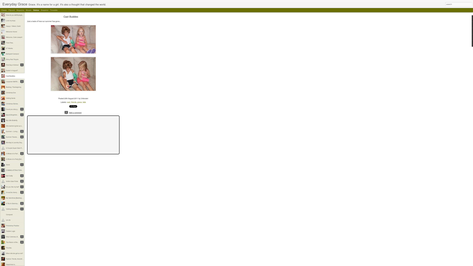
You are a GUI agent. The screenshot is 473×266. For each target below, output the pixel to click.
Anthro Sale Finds (12, 181)
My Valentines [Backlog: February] (17, 198)
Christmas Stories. (12, 104)
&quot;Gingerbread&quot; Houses (17, 115)
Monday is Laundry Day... (14, 142)
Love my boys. (11, 20)
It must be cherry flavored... (15, 192)
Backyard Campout (12, 54)
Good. (8, 165)
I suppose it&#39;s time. (14, 81)
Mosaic (28, 10)
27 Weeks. (9, 48)
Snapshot (44, 10)
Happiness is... (11, 264)
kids (84, 102)
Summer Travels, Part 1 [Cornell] (17, 137)
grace (79, 102)
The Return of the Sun (13, 242)
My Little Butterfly (11, 120)
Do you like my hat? (12, 187)
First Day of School (12, 65)
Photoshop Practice (12, 225)
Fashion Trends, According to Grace (18, 259)
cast (68, 102)
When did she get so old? (14, 253)
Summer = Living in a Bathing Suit (17, 131)
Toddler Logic (10, 231)
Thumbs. (9, 248)
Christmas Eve (11, 92)
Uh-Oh (8, 220)
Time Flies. (9, 43)
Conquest (9, 214)
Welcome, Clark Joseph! (14, 37)
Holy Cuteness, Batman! (14, 237)
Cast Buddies (10, 76)
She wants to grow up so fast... (16, 126)
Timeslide (54, 10)
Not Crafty (9, 176)
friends (73, 102)
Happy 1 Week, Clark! (13, 26)
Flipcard (11, 10)
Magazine (20, 10)
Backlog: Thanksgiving (13, 87)
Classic (4, 10)
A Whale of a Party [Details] (15, 159)
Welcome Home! (11, 32)
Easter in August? (12, 70)
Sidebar (36, 10)
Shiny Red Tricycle (12, 59)
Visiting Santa (10, 98)
